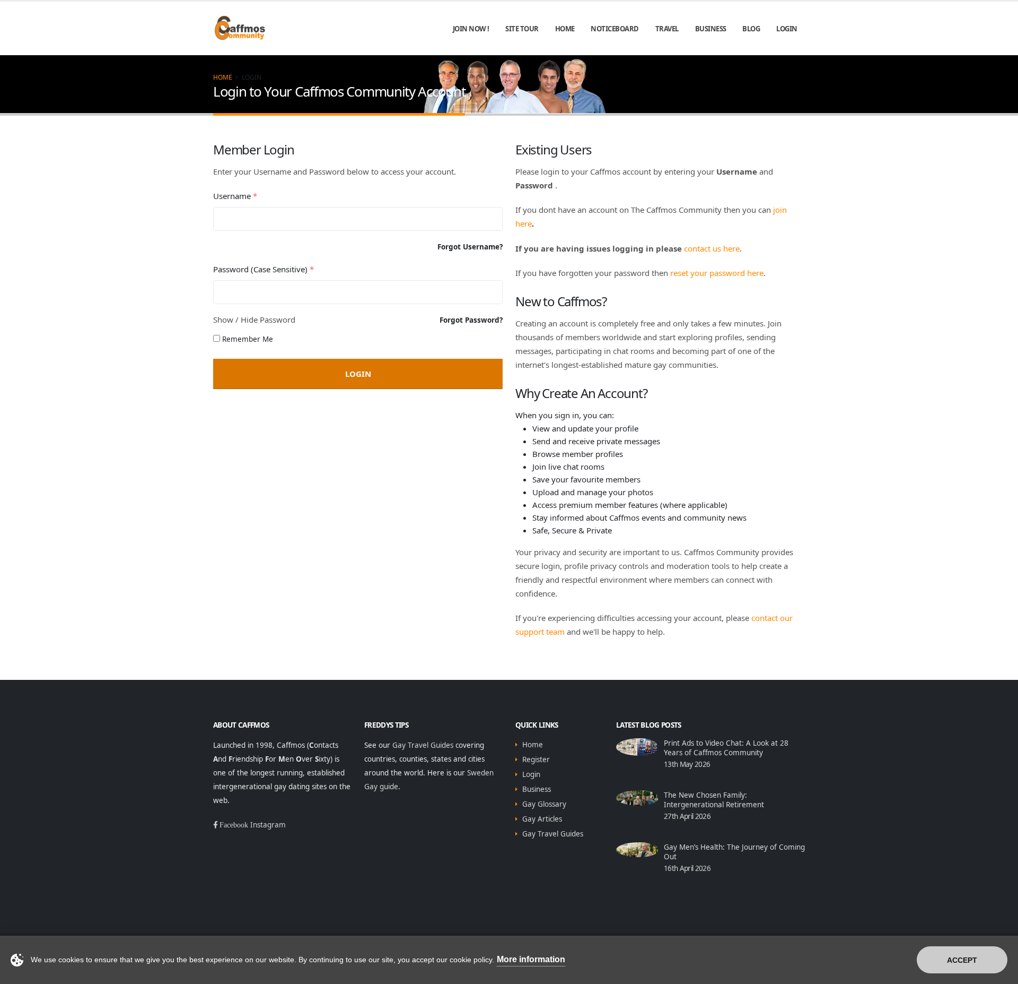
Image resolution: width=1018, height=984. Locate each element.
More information (531, 959)
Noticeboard (615, 28)
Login (786, 28)
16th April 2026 (687, 868)
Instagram (268, 825)
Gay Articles (542, 819)
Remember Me (247, 339)
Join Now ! (471, 28)
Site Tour (522, 28)
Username (235, 196)
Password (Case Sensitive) (263, 269)
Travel (667, 28)
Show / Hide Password (254, 319)
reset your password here (716, 272)
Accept (962, 960)
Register (536, 759)
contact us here (712, 248)
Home (565, 28)
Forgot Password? (471, 320)
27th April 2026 (687, 816)
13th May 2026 (687, 764)
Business (710, 28)
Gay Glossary (544, 804)
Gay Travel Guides (422, 745)
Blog (751, 28)
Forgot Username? (470, 247)
